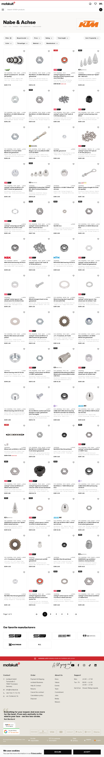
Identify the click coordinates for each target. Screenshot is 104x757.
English (98, 740)
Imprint (88, 740)
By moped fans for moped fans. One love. (14, 740)
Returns (33, 689)
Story (56, 679)
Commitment (59, 692)
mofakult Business (37, 682)
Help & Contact (36, 686)
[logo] (8, 3)
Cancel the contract (37, 692)
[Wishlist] (95, 3)
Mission (57, 702)
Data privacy (75, 740)
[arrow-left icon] (36, 614)
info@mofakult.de (12, 690)
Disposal (33, 699)
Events (57, 686)
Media (57, 699)
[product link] (15, 68)
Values (57, 682)
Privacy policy (36, 753)
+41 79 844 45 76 (12, 696)
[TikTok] (90, 665)
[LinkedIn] (95, 665)
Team (56, 689)
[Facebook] (78, 665)
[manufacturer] (15, 636)
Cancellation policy (37, 695)
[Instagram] (84, 665)
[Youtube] (73, 665)
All (39, 645)
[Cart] (100, 3)
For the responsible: (35, 740)
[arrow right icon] (75, 614)
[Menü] (14, 723)
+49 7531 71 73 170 (13, 693)
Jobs (56, 695)
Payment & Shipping (37, 679)
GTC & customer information (54, 740)
